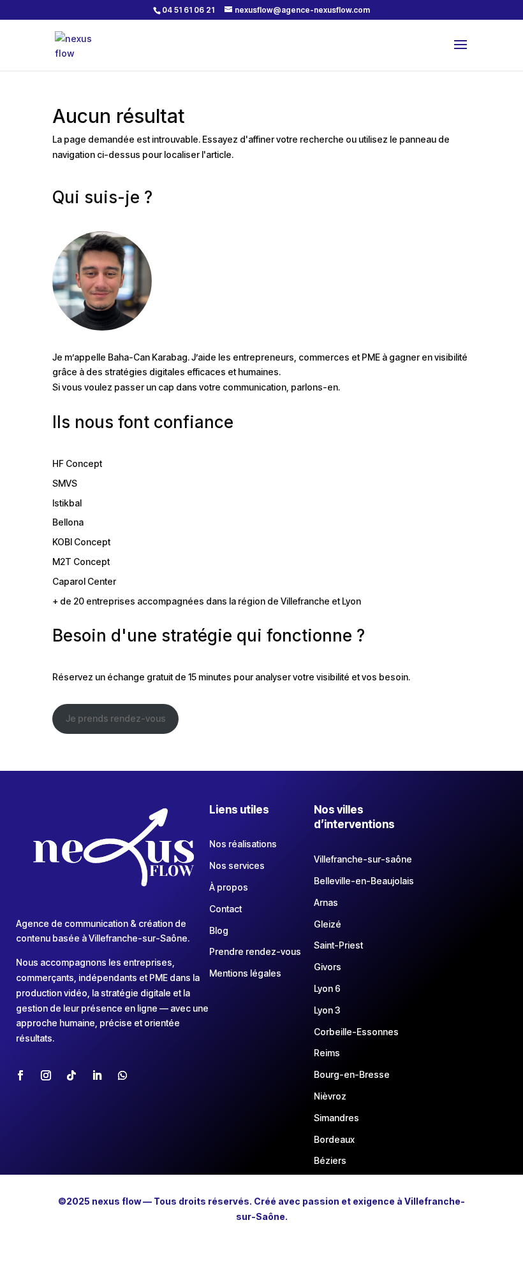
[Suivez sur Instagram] (46, 1075)
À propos (228, 887)
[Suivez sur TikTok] (71, 1075)
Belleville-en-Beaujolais (364, 880)
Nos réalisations (243, 843)
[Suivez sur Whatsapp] (122, 1075)
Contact (225, 908)
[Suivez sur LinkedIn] (97, 1075)
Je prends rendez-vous (116, 718)
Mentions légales (245, 973)
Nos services (237, 865)
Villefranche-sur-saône (363, 859)
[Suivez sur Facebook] (20, 1075)
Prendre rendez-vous (255, 951)
